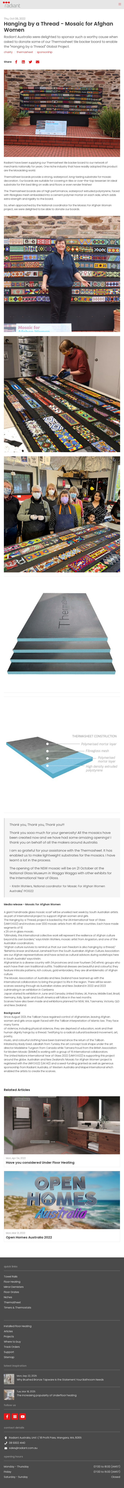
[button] (120, 4)
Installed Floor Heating (17, 1326)
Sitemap (9, 1357)
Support (9, 1352)
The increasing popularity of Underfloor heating (47, 1395)
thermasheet (25, 52)
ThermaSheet (12, 1302)
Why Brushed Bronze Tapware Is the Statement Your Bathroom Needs (60, 1380)
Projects (9, 1336)
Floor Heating (12, 1282)
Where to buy (12, 1342)
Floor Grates (11, 1292)
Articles (8, 1331)
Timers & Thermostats (17, 1307)
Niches (8, 1297)
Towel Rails (10, 1276)
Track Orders (12, 1347)
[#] (7, 1416)
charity (8, 52)
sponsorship (44, 52)
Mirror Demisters (14, 1287)
